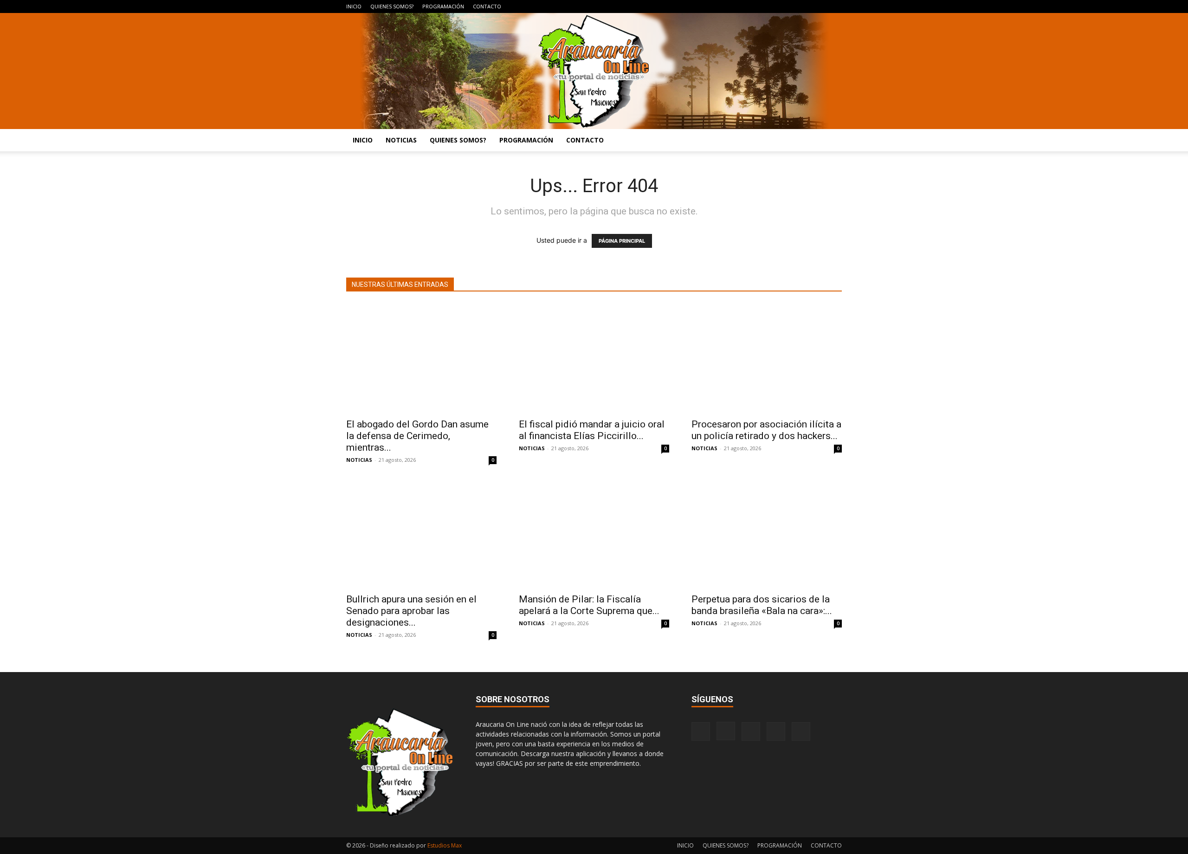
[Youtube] (835, 6)
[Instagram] (789, 6)
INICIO (354, 6)
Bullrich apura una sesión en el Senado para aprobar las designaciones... (411, 611)
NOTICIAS (401, 140)
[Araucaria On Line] (594, 71)
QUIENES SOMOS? (391, 6)
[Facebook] (774, 6)
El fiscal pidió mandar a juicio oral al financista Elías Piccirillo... (592, 430)
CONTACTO (487, 6)
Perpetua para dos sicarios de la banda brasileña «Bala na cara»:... (761, 605)
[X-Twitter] (819, 6)
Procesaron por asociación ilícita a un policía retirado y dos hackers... (766, 430)
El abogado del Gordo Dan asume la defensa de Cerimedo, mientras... (417, 436)
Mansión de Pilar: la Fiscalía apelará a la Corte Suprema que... (589, 605)
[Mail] (804, 6)
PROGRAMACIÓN (443, 6)
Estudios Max (444, 845)
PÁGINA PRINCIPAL (622, 241)
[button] (831, 140)
